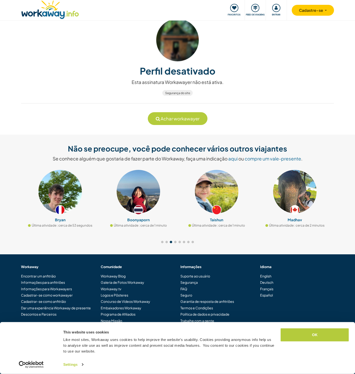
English (265, 276)
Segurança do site (177, 93)
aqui (233, 158)
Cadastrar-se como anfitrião (43, 301)
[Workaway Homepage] (50, 9)
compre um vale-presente (273, 158)
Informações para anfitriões (43, 282)
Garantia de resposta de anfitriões (207, 301)
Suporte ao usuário (195, 276)
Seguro (186, 295)
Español (266, 295)
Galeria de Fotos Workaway (122, 282)
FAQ (183, 289)
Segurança (189, 282)
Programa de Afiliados (118, 314)
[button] (162, 242)
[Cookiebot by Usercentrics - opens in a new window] (31, 364)
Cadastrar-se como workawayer (47, 295)
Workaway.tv (111, 289)
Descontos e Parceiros (39, 314)
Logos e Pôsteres (114, 295)
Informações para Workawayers (46, 289)
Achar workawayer (179, 118)
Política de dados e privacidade (204, 314)
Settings (70, 364)
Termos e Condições (196, 308)
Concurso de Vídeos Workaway (125, 301)
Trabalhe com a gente (197, 321)
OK (315, 335)
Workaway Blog (113, 276)
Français (266, 289)
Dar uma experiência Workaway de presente (56, 308)
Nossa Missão (111, 321)
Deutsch (266, 282)
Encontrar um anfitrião (38, 276)
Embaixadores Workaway (121, 308)
